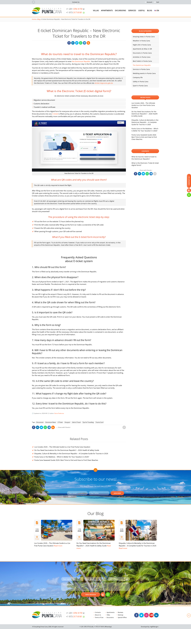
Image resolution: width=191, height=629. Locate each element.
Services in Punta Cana (141, 69)
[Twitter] (141, 615)
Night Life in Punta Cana (142, 45)
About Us (98, 615)
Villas (96, 10)
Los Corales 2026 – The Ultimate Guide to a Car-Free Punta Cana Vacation (62, 447)
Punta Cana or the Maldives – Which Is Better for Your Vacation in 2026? (61, 457)
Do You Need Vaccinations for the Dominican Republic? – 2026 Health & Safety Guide (66, 450)
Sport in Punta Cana (140, 86)
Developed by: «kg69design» (149, 627)
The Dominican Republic (142, 65)
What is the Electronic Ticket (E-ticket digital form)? (145, 164)
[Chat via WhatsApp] (108, 594)
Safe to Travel (76, 422)
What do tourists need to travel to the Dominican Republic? (144, 158)
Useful (141, 10)
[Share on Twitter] (76, 43)
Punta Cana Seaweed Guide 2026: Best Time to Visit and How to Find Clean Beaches (66, 460)
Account (149, 2)
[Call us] (103, 594)
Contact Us (75, 2)
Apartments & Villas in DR (142, 49)
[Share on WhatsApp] (80, 43)
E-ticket (55, 114)
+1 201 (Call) (86, 627)
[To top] (124, 427)
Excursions (120, 10)
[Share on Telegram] (84, 43)
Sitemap (120, 615)
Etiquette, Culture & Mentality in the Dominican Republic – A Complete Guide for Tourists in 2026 (71, 453)
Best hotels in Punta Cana (142, 61)
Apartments (107, 10)
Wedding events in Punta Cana (144, 73)
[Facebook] (136, 615)
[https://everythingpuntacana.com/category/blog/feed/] (88, 43)
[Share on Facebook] (69, 43)
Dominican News (50, 422)
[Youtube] (151, 615)
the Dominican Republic (81, 61)
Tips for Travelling (88, 422)
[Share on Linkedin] (73, 43)
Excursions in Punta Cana (142, 53)
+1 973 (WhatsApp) (103, 627)
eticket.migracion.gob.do (104, 83)
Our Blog (95, 513)
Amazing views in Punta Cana (144, 37)
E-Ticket (60, 422)
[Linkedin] (156, 615)
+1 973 (74, 12)
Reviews (120, 612)
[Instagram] (146, 615)
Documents (39, 422)
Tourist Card (99, 422)
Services (132, 10)
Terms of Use (99, 617)
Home (34, 19)
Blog (149, 10)
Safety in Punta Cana (140, 81)
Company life (138, 77)
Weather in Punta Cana (141, 41)
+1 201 (74, 8)
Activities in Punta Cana (141, 57)
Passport (67, 422)
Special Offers (122, 617)
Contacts (98, 612)
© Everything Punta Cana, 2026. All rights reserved (47, 627)
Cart (157, 2)
